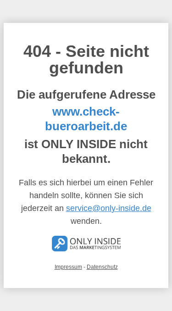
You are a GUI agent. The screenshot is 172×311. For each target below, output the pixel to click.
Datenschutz (102, 267)
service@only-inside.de (108, 208)
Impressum (68, 267)
